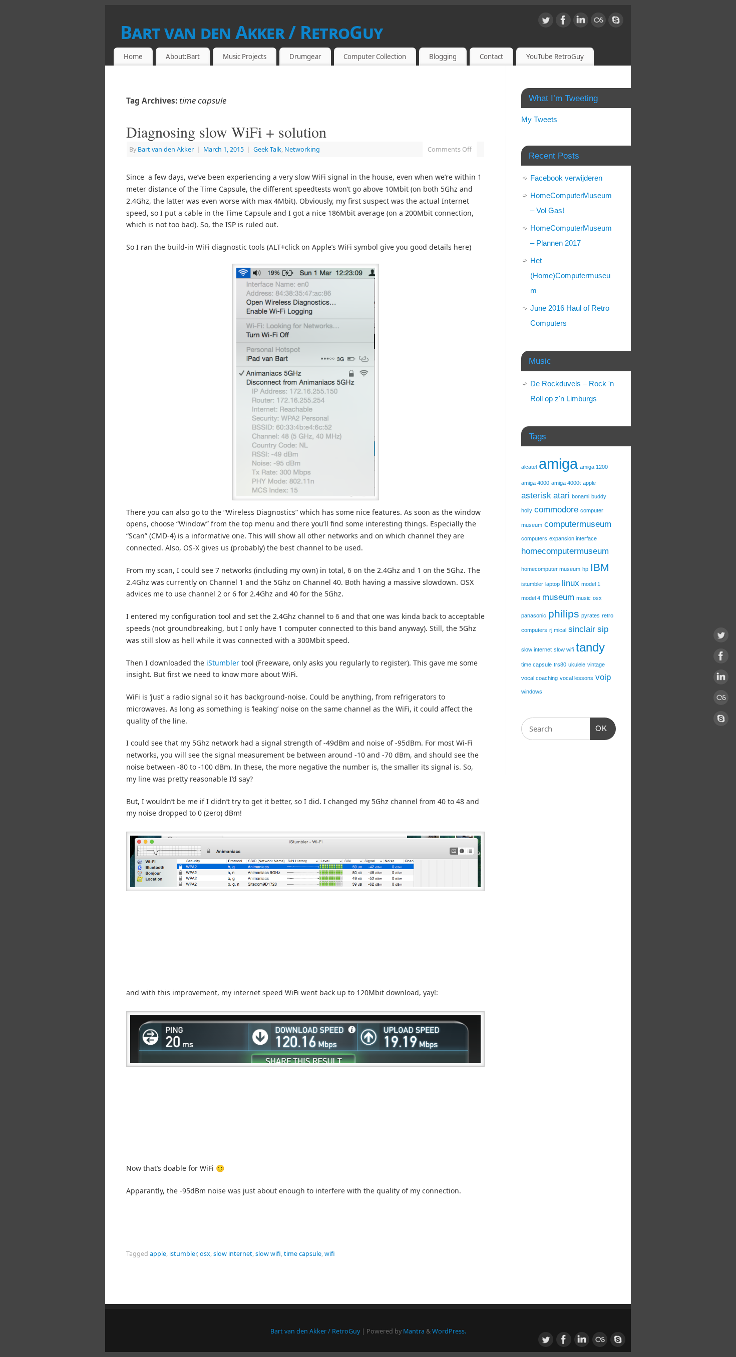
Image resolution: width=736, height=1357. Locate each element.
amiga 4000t (566, 483)
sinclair (581, 629)
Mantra (414, 1331)
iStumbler (222, 662)
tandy (590, 647)
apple (158, 1253)
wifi (329, 1253)
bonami (580, 496)
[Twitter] (545, 22)
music (583, 598)
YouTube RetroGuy (555, 56)
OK (599, 728)
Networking (302, 149)
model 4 (530, 598)
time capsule (302, 1253)
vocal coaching (539, 678)
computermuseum (577, 524)
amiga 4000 (535, 483)
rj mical (557, 630)
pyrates (590, 615)
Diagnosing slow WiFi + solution (226, 132)
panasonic (533, 615)
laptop (552, 584)
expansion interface (573, 538)
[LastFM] (598, 22)
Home (133, 56)
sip (602, 629)
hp (585, 569)
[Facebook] (563, 22)
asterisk (536, 495)
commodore (556, 509)
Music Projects (244, 56)
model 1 (590, 584)
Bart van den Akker (166, 149)
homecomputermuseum (565, 551)
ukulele (576, 664)
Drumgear (305, 56)
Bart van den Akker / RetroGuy (251, 32)
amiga (558, 463)
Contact (491, 56)
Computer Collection (374, 56)
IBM (599, 567)
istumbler (183, 1253)
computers (534, 538)
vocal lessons (576, 678)
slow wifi (268, 1253)
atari (561, 495)
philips (563, 613)
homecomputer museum (550, 569)
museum (558, 597)
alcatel (529, 467)
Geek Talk (267, 149)
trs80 (560, 664)
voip (603, 677)
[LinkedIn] (580, 22)
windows (531, 692)
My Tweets (539, 119)
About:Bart (183, 56)
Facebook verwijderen (566, 178)
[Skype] (615, 22)
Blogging (443, 56)
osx (205, 1253)
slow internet (232, 1253)
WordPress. (449, 1331)
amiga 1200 (594, 467)
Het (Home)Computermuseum (570, 275)
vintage (596, 664)
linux (570, 583)
